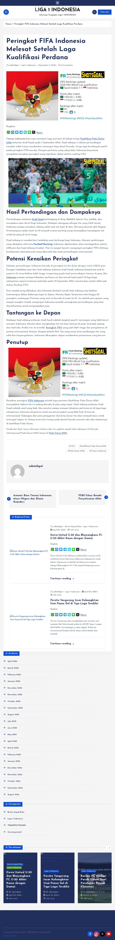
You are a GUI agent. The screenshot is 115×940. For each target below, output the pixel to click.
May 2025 (12, 734)
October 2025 (14, 701)
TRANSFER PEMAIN (17, 825)
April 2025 (12, 741)
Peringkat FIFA (54, 328)
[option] (20, 878)
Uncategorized (14, 832)
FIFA (72, 446)
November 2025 (15, 695)
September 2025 (15, 708)
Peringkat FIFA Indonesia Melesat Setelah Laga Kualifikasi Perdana (48, 24)
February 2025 (14, 755)
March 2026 (13, 668)
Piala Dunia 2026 (77, 451)
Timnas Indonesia (98, 451)
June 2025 (12, 728)
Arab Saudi (37, 219)
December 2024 (15, 768)
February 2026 (14, 675)
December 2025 (15, 688)
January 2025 (14, 761)
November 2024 (15, 775)
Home (8, 24)
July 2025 (12, 721)
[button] (105, 848)
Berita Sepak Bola (73, 527)
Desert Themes (10, 935)
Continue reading (61, 578)
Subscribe (104, 12)
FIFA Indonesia (36, 401)
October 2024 (14, 781)
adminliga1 (14, 65)
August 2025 (13, 715)
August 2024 (13, 795)
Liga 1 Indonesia (28, 65)
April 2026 (12, 661)
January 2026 (14, 681)
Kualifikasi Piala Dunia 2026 (93, 446)
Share (39, 133)
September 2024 (15, 788)
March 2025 (13, 748)
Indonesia (11, 277)
